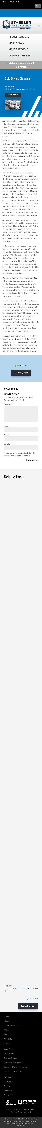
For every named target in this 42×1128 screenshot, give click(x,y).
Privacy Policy (9, 1091)
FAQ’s (6, 1030)
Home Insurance (21, 496)
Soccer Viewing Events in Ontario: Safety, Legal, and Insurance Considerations (18, 593)
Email (6, 435)
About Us (7, 1021)
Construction (21, 651)
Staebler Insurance (12, 804)
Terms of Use (9, 1095)
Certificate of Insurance (12, 1063)
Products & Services (11, 1025)
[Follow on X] (31, 2)
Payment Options (10, 1058)
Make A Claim (9, 1054)
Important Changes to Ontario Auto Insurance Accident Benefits (20, 847)
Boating (18, 745)
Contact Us (8, 1082)
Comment (8, 404)
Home (6, 1017)
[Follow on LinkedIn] (34, 2)
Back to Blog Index (13, 94)
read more (31, 520)
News (28, 551)
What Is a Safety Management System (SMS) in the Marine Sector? (20, 898)
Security (22, 602)
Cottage (24, 745)
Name (7, 426)
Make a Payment (18, 49)
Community (9, 602)
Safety (32, 89)
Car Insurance (22, 89)
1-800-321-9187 (14, 2)
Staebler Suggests (12, 498)
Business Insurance (21, 600)
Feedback (7, 1086)
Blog (6, 1034)
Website (7, 444)
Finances (19, 698)
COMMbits (20, 1126)
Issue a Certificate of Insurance (15, 1067)
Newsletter (8, 1039)
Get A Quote (8, 1049)
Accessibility (8, 1077)
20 (28, 988)
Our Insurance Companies (13, 1071)
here (21, 273)
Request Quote (2, 1114)
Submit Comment (32, 460)
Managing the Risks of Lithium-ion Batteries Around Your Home (20, 644)
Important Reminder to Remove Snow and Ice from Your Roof (19, 947)
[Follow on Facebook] (27, 2)
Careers (7, 1043)
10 (24, 988)
